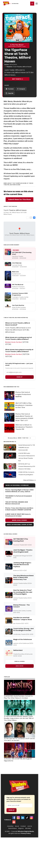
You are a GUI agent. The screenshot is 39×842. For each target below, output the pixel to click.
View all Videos (28, 480)
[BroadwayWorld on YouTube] (14, 822)
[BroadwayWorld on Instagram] (18, 817)
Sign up (19, 377)
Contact (23, 826)
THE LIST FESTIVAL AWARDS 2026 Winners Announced (16, 503)
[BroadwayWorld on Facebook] (14, 817)
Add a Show (19, 666)
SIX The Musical (17, 285)
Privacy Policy (26, 833)
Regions (21, 828)
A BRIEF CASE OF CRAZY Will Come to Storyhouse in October (18, 515)
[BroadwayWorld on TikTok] (27, 817)
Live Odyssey (16, 263)
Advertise (10, 826)
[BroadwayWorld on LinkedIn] (22, 817)
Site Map (28, 828)
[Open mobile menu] (37, 4)
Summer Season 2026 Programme (20, 294)
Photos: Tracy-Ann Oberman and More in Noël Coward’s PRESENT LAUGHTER (19, 509)
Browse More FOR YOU (18, 438)
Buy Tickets (16, 79)
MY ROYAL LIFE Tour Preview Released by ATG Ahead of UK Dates (26, 466)
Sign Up (11, 810)
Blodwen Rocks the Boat (13, 342)
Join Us (29, 826)
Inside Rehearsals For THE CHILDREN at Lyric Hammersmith (26, 447)
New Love (15, 272)
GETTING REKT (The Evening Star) (21, 253)
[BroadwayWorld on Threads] (31, 817)
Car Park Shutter (18, 305)
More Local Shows (19, 520)
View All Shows (19, 661)
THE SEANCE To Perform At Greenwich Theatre (18, 497)
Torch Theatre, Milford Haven (22, 67)
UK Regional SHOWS (10, 534)
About (17, 826)
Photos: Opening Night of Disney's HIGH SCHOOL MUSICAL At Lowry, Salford (19, 491)
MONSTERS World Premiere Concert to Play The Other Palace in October (18, 697)
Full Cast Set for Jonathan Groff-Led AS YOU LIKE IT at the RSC (19, 739)
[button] (32, 4)
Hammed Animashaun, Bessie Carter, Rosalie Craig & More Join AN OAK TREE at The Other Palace (19, 718)
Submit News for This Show (19, 199)
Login (27, 3)
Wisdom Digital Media (26, 831)
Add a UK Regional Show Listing (19, 524)
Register (21, 3)
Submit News (12, 828)
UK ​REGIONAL (15, 3)
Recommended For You (11, 386)
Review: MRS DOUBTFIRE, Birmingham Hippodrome (18, 760)
